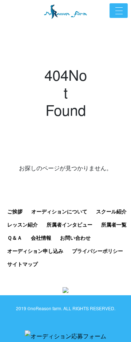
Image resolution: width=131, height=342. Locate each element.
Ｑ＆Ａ (14, 237)
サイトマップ (22, 263)
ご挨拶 (15, 211)
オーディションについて (59, 211)
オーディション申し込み (35, 250)
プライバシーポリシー (97, 250)
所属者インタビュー (69, 224)
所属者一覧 (114, 224)
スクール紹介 (111, 211)
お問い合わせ (75, 237)
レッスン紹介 (22, 224)
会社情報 (41, 237)
